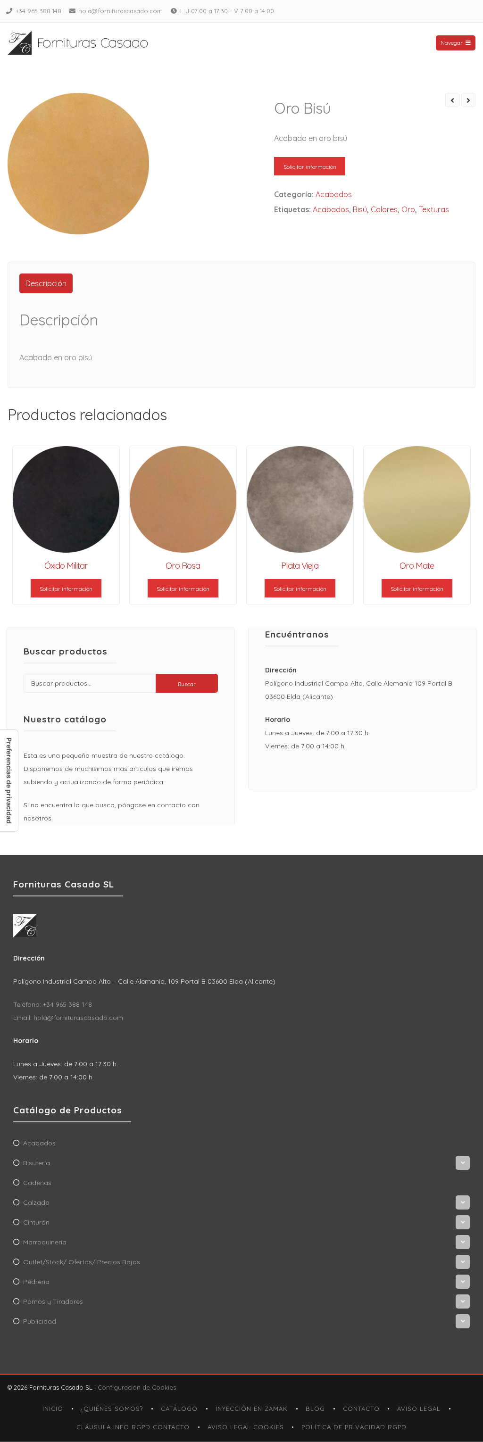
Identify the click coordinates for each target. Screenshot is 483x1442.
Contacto (361, 1408)
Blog (315, 1408)
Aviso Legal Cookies (246, 1427)
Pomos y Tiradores (53, 1301)
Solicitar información (309, 166)
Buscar (187, 684)
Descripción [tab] (46, 283)
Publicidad (39, 1321)
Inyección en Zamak (252, 1408)
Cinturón (36, 1222)
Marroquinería (45, 1242)
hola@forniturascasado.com (120, 11)
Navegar (452, 42)
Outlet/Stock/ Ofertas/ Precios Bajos (81, 1262)
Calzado (36, 1202)
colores (384, 209)
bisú (360, 209)
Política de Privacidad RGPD (354, 1427)
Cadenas (37, 1182)
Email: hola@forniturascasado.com (68, 1017)
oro (408, 209)
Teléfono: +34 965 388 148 (52, 1004)
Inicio (52, 1408)
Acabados (334, 194)
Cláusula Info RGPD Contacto (133, 1427)
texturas (434, 209)
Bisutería (36, 1163)
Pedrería (36, 1281)
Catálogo (179, 1408)
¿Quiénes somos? (112, 1408)
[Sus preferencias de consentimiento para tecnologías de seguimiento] (9, 780)
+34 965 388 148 (38, 11)
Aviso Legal (419, 1408)
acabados (331, 209)
